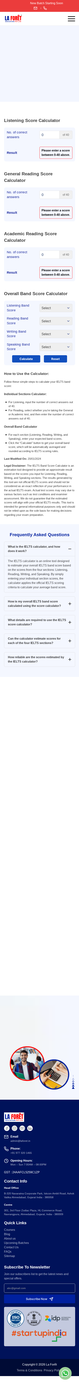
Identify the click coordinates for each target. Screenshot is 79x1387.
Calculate (26, 359)
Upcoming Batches (16, 1242)
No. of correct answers (17, 135)
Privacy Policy (53, 1370)
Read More (39, 1002)
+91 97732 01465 (44, 8)
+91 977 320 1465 (21, 1152)
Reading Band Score (17, 321)
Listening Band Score (18, 308)
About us (10, 1238)
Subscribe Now (36, 1299)
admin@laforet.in (36, 8)
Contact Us (11, 1247)
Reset (55, 359)
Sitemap (9, 1256)
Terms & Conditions (29, 1370)
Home (8, 33)
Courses (9, 1229)
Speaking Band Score (18, 347)
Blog (7, 1234)
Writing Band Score (16, 334)
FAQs (7, 1251)
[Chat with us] (65, 1373)
